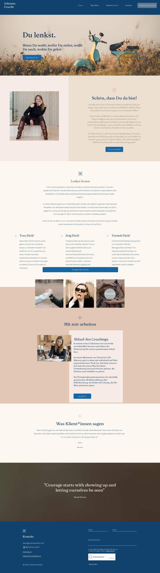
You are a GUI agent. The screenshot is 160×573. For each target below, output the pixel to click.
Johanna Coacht (9, 5)
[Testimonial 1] (79, 447)
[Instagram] (24, 547)
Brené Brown (80, 497)
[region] (80, 365)
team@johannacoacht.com (33, 543)
